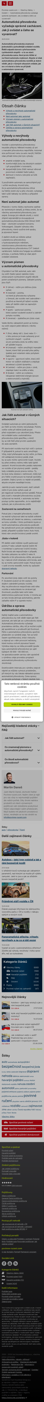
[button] (22, 717)
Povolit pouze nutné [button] (22, 710)
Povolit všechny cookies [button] (22, 704)
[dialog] (22, 701)
